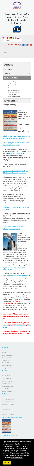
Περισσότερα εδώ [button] (17, 458)
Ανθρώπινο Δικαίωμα (7, 365)
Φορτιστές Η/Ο (12, 94)
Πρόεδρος (4, 352)
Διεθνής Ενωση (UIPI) (7, 391)
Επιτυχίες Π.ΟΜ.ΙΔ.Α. (7, 363)
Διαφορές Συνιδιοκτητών (14, 90)
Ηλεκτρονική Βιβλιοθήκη (8, 404)
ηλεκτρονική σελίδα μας (15, 153)
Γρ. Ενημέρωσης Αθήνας (8, 399)
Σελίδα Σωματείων (6, 378)
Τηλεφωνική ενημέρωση (8, 401)
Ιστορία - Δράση (6, 360)
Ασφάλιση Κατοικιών (7, 407)
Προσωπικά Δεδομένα (7, 386)
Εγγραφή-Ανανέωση (14, 44)
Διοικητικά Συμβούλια (7, 355)
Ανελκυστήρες (12, 82)
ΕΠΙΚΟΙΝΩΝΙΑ (5, 388)
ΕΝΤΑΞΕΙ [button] (7, 462)
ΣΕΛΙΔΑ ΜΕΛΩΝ (6, 376)
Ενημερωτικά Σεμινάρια (8, 412)
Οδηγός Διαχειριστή (13, 92)
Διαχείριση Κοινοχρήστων (8, 414)
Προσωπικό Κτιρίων (13, 88)
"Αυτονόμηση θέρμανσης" (15, 96)
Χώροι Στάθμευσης (13, 86)
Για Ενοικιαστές (6, 383)
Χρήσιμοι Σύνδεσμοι (7, 381)
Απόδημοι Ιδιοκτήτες (7, 368)
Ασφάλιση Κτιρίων (13, 84)
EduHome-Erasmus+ (7, 409)
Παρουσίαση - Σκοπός (7, 357)
